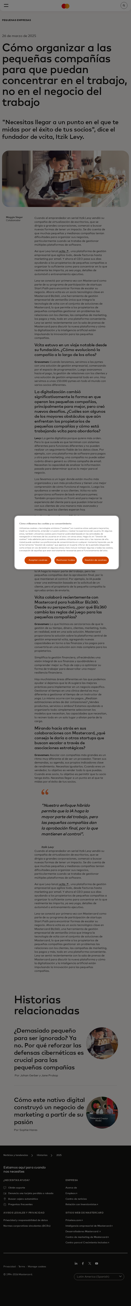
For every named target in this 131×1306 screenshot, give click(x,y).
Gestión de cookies (96, 560)
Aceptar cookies (38, 560)
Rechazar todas (65, 560)
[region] (66, 542)
